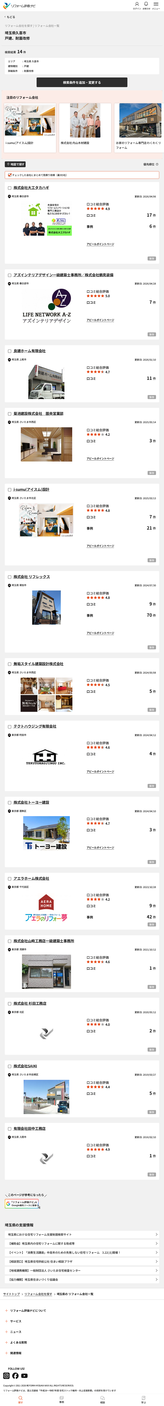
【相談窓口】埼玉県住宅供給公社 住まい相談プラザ (40, 1261)
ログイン (137, 8)
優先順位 (149, 164)
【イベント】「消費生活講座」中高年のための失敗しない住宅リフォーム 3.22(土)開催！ (64, 1252)
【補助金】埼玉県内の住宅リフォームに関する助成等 (41, 1243)
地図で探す (17, 164)
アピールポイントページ (100, 244)
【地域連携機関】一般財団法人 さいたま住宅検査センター (44, 1270)
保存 (151, 258)
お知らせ (147, 8)
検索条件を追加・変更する (82, 82)
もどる (11, 17)
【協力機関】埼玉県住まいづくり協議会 (33, 1279)
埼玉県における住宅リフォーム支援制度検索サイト (40, 1234)
